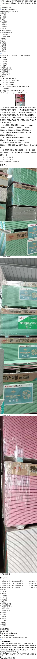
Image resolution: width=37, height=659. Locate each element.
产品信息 (3, 47)
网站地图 (3, 625)
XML (1, 627)
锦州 (21, 654)
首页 (8, 55)
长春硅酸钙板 (28, 1)
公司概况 (3, 18)
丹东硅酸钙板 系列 (6, 32)
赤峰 (34, 654)
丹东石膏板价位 (26, 55)
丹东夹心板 (3, 24)
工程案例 (3, 39)
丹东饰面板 (3, 22)
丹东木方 (3, 28)
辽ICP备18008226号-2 (12, 652)
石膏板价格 (15, 161)
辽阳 (31, 654)
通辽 (1, 656)
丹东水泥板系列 (5, 34)
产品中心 (3, 20)
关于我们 (3, 16)
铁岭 (14, 654)
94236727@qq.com (12, 80)
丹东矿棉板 (3, 26)
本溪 (24, 654)
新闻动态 (3, 41)
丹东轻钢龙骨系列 (6, 30)
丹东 (18, 654)
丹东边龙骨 (9, 159)
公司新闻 (3, 43)
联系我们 (3, 51)
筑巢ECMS (11, 658)
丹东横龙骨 (9, 157)
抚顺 (28, 654)
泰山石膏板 (15, 55)
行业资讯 (3, 45)
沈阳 (11, 654)
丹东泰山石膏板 (5, 37)
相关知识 (3, 49)
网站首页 (3, 14)
